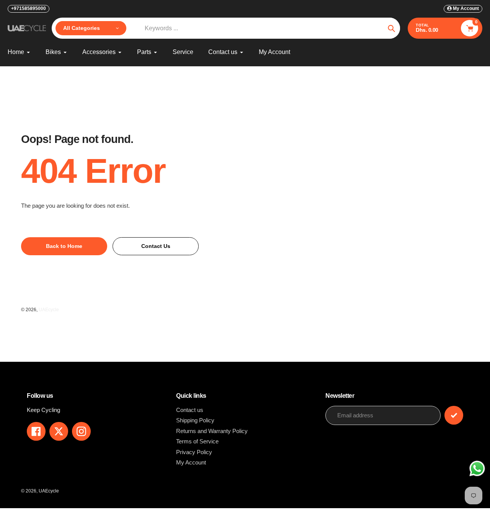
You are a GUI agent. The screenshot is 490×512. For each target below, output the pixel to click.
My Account (191, 462)
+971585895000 (28, 8)
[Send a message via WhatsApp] (477, 468)
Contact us (189, 410)
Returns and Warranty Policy (212, 431)
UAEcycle (49, 309)
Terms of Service (197, 441)
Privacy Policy (194, 452)
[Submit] (453, 415)
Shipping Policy (195, 420)
